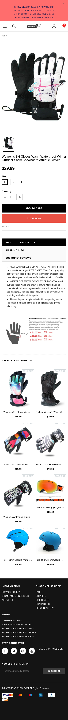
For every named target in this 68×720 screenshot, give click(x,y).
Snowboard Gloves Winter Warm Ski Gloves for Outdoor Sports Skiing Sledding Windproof (17, 464)
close (64, 3)
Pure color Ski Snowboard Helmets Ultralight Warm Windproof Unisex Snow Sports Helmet (50, 560)
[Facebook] (5, 651)
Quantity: (7, 191)
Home (4, 36)
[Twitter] (14, 651)
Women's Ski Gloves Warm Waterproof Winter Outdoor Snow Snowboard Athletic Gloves (17, 412)
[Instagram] (23, 651)
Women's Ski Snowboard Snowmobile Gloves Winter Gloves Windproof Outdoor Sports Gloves (50, 464)
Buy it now (34, 218)
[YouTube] (32, 651)
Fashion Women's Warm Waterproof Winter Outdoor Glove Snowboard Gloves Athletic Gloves (50, 412)
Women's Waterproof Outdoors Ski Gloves (17, 517)
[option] (34, 86)
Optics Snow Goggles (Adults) (50, 507)
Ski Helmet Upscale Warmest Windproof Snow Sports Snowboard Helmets (17, 560)
